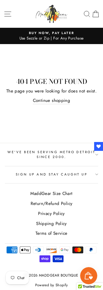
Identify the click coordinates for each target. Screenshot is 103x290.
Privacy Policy (51, 213)
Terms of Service (51, 233)
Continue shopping (51, 100)
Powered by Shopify (51, 285)
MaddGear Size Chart (51, 193)
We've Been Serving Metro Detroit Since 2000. (51, 154)
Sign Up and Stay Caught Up (52, 174)
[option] (51, 36)
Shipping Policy (51, 223)
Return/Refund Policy (52, 203)
